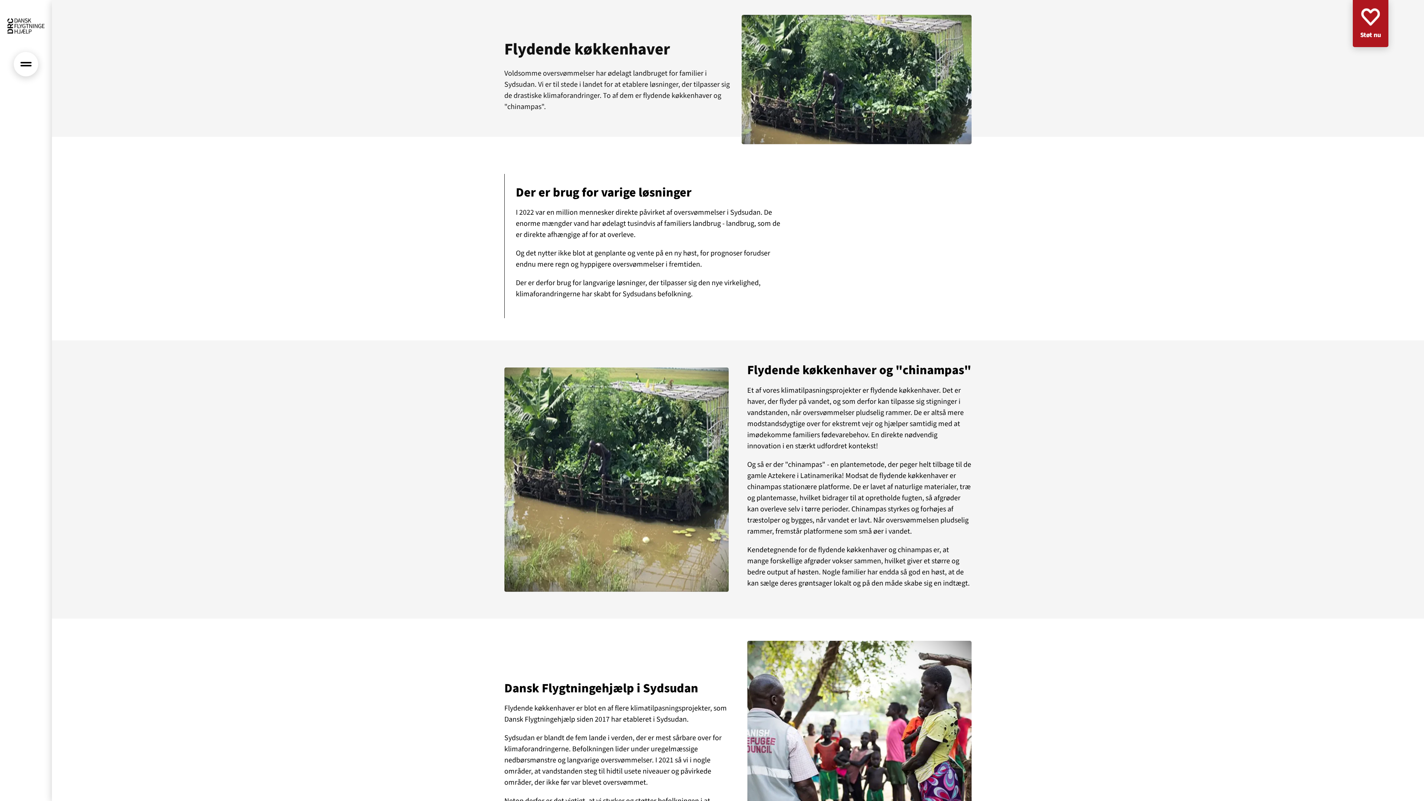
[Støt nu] (1370, 23)
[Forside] (25, 25)
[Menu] (26, 64)
